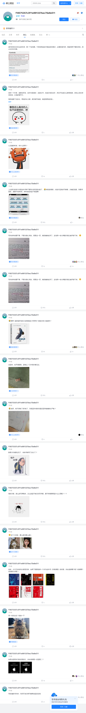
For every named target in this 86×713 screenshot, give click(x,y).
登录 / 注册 (63, 707)
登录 (78, 3)
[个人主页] (82, 13)
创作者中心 (64, 3)
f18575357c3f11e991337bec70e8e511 (23, 41)
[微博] (78, 13)
